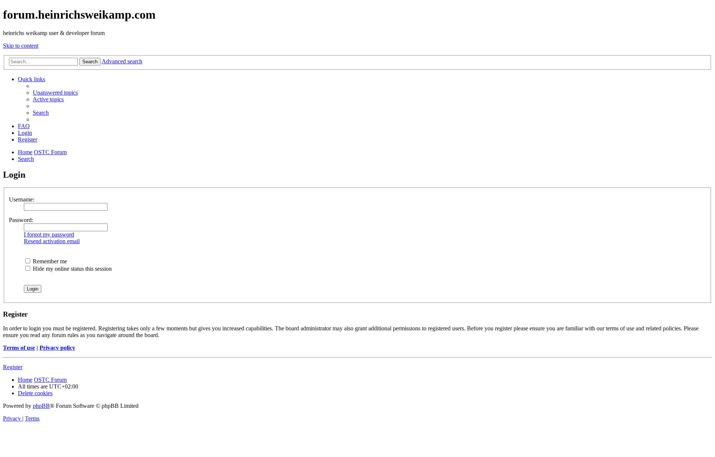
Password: (21, 220)
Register (12, 367)
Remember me (49, 261)
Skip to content (20, 45)
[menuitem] (55, 92)
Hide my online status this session (71, 269)
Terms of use (19, 348)
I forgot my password (49, 234)
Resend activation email (52, 241)
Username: (21, 199)
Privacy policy (57, 348)
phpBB (41, 406)
